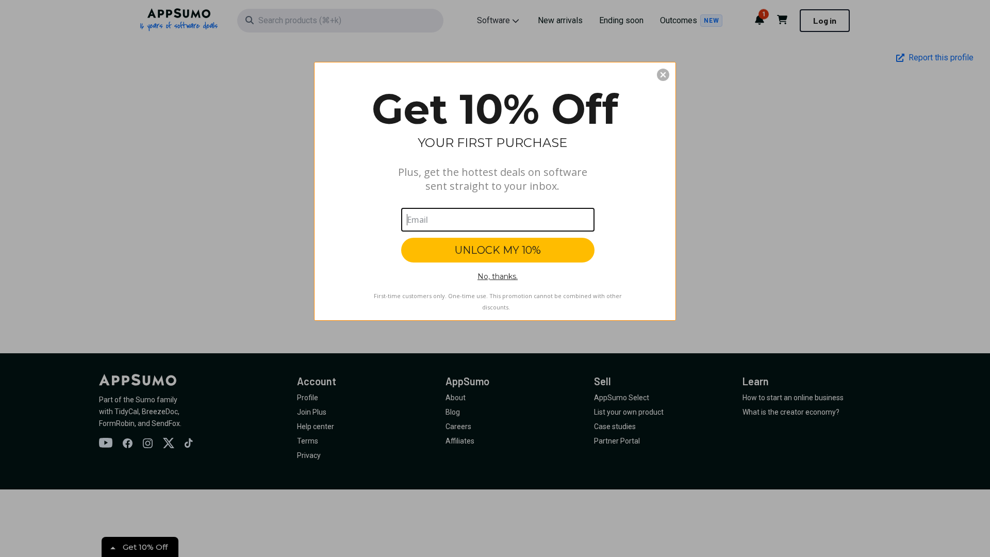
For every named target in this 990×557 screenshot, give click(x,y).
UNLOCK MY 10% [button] (498, 250)
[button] (663, 75)
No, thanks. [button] (497, 276)
